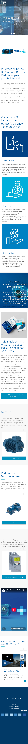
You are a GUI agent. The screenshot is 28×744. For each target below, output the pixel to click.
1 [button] (11, 33)
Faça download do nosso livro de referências (14, 395)
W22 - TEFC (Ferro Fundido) (13, 458)
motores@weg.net (15, 708)
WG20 (13, 522)
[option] (14, 17)
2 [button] (14, 33)
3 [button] (16, 33)
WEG (3, 3)
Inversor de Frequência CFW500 (13, 577)
